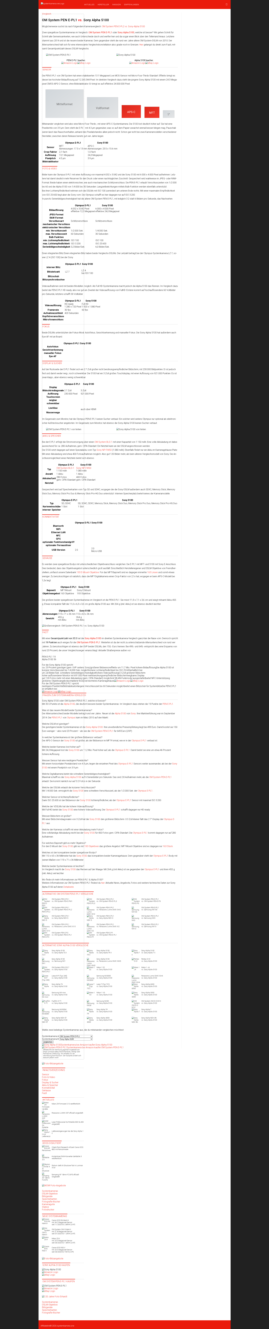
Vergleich (88, 1323)
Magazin (116, 4)
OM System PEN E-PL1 (102, 731)
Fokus (45, 1079)
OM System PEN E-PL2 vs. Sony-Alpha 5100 (123, 26)
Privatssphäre (138, 1323)
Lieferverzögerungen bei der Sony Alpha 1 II (68, 1132)
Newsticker (54, 1323)
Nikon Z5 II (63, 1240)
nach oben (148, 1323)
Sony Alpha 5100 (94, 727)
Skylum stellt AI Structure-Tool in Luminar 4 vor (67, 1166)
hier (103, 883)
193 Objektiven (91, 846)
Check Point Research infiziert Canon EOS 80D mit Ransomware (67, 1148)
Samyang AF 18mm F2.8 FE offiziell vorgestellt (65, 1176)
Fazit (44, 1093)
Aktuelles (89, 4)
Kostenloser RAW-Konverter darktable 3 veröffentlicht (67, 1157)
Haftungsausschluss (112, 1323)
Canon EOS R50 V (63, 1250)
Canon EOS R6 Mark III (63, 1222)
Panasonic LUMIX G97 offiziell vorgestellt (67, 1113)
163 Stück (168, 846)
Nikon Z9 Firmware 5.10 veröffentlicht (66, 1104)
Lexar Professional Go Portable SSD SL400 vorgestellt (68, 1123)
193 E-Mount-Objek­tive (88, 572)
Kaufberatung (65, 1323)
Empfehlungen (131, 4)
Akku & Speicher (50, 1085)
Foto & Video (48, 1077)
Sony (133, 713)
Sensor (45, 1074)
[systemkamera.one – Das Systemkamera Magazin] (61, 3)
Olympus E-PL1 (139, 740)
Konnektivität (48, 1087)
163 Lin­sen (152, 572)
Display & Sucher (50, 1082)
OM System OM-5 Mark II (63, 1231)
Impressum (126, 1323)
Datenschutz (97, 1323)
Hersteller (103, 4)
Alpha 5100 (120, 713)
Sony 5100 (85, 800)
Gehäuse (46, 1090)
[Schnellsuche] (227, 4)
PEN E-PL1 (168, 704)
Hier (141, 44)
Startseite (45, 1323)
